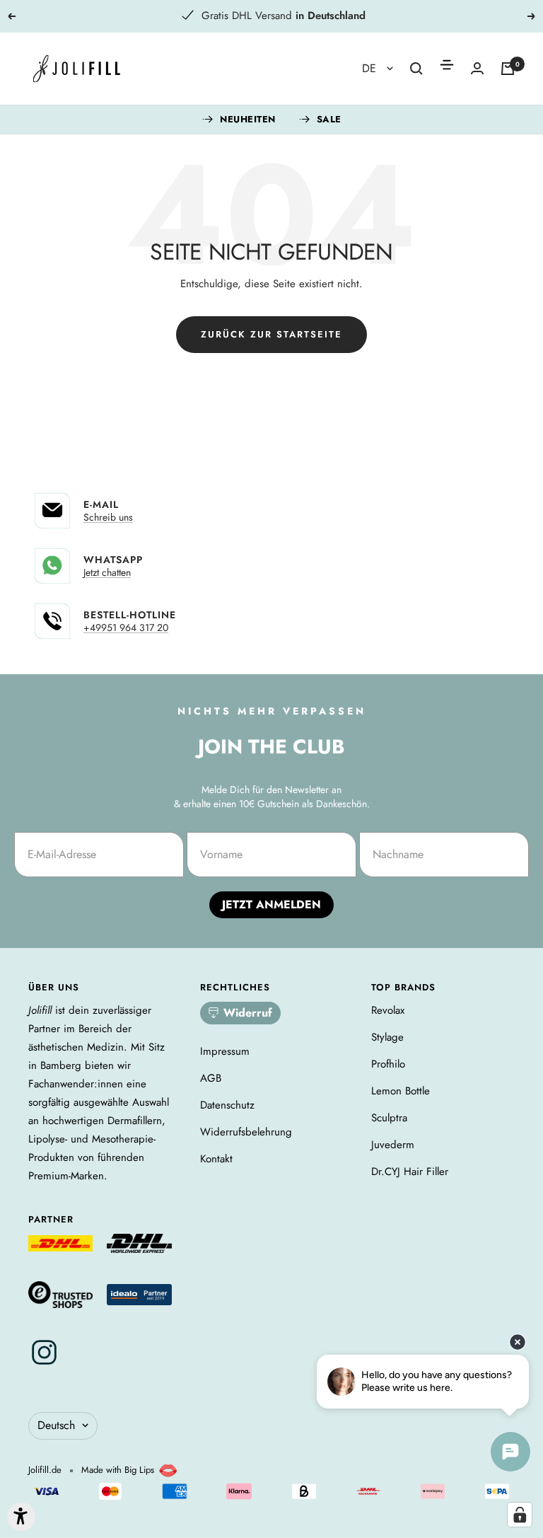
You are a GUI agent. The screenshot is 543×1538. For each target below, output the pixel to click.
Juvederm (392, 1144)
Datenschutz (227, 1105)
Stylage (387, 1037)
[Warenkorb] (508, 68)
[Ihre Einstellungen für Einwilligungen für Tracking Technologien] (520, 1515)
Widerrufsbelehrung (246, 1132)
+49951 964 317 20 (125, 627)
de (371, 68)
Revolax (387, 1010)
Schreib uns (108, 517)
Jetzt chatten (107, 572)
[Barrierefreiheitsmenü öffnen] (21, 1517)
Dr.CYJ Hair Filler (409, 1171)
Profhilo (388, 1064)
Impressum (225, 1051)
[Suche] (416, 68)
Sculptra (389, 1118)
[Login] (477, 68)
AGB (210, 1078)
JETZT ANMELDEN (271, 904)
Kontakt (216, 1159)
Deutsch (56, 1425)
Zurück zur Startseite (271, 334)
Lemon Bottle (400, 1091)
